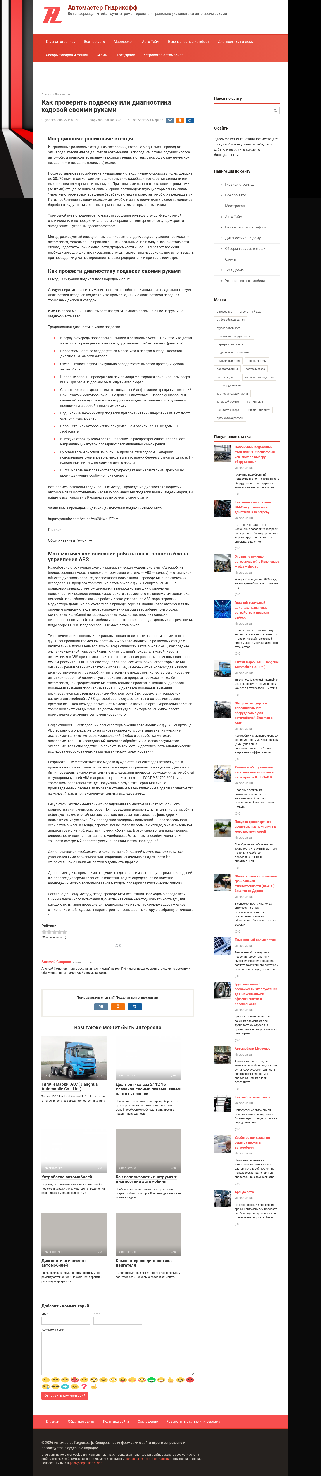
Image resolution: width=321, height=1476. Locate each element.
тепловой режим (228, 401)
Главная (52, 1421)
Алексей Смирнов (56, 962)
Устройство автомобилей (66, 1176)
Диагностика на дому (236, 42)
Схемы (102, 55)
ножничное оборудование (234, 336)
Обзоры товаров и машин (67, 55)
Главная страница (60, 42)
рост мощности (227, 377)
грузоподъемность (229, 328)
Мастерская (123, 42)
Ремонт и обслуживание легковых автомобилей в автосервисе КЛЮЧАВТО (254, 772)
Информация (244, 468)
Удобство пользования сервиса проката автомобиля (252, 1142)
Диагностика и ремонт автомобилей (63, 1263)
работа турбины (227, 368)
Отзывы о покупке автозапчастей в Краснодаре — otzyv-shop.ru (257, 561)
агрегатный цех (250, 311)
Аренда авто (244, 1192)
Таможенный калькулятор (255, 940)
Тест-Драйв (125, 55)
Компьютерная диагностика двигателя (144, 1263)
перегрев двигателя (230, 344)
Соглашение (148, 1421)
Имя (44, 1314)
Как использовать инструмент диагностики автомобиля (146, 1179)
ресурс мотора (255, 368)
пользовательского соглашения (148, 1459)
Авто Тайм (150, 42)
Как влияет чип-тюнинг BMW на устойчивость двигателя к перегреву (253, 507)
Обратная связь (81, 1421)
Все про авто (94, 42)
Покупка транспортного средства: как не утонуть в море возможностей (255, 827)
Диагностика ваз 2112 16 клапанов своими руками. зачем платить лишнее (148, 1089)
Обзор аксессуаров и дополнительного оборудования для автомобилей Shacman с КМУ (254, 713)
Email (97, 1314)
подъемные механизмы (233, 352)
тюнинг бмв (255, 401)
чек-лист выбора (228, 410)
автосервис (224, 311)
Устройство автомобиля (163, 55)
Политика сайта (116, 1421)
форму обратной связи (85, 1463)
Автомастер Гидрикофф (102, 7)
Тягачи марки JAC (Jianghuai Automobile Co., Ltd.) (70, 1086)
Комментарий (52, 1329)
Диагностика (111, 120)
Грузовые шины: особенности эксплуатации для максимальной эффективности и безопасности (256, 994)
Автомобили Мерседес (252, 1048)
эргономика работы (230, 418)
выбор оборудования (231, 319)
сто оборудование (229, 385)
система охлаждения (259, 377)
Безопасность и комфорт (188, 42)
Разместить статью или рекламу (193, 1421)
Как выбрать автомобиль (254, 1097)
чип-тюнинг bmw (258, 410)
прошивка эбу (257, 360)
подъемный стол (228, 360)
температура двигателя (232, 393)
